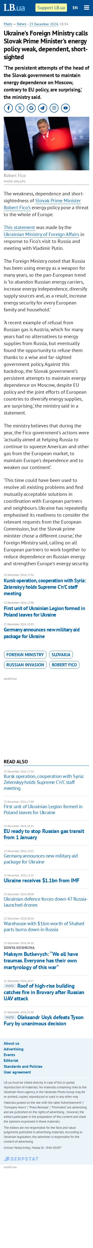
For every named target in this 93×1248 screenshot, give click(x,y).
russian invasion (25, 665)
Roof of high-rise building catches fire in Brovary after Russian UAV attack (44, 992)
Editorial (11, 1060)
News (21, 23)
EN (75, 7)
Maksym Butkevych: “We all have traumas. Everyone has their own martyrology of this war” (41, 961)
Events (9, 1054)
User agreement (17, 1072)
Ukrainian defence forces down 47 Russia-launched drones (46, 902)
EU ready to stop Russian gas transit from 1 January (44, 834)
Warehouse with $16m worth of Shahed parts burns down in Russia (44, 926)
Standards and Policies (23, 1066)
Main (8, 23)
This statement (19, 227)
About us (11, 1043)
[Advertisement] (46, 717)
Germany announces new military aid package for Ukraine (41, 632)
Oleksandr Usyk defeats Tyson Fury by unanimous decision (44, 1020)
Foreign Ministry (25, 654)
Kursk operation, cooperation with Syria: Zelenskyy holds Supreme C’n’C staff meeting (45, 587)
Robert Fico (64, 665)
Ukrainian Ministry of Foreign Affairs (41, 234)
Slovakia (61, 654)
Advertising (14, 1048)
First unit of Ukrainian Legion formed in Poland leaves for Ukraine (44, 611)
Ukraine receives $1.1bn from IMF (41, 880)
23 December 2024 (43, 24)
